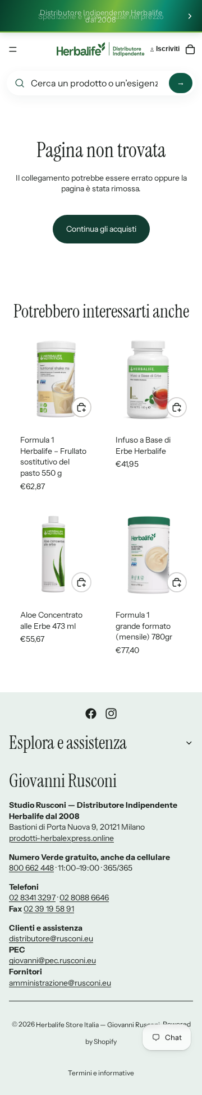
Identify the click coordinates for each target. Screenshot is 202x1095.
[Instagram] (111, 713)
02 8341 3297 (32, 897)
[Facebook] (91, 713)
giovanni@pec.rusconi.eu (52, 960)
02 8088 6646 (84, 897)
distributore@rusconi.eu (51, 938)
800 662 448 (31, 868)
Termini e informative (101, 1073)
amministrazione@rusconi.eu (60, 983)
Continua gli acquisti (101, 229)
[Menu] (13, 49)
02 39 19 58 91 (49, 909)
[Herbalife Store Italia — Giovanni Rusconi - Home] (100, 49)
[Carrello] (190, 49)
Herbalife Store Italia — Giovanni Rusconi (98, 1024)
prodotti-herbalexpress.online (61, 838)
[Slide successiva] (189, 16)
